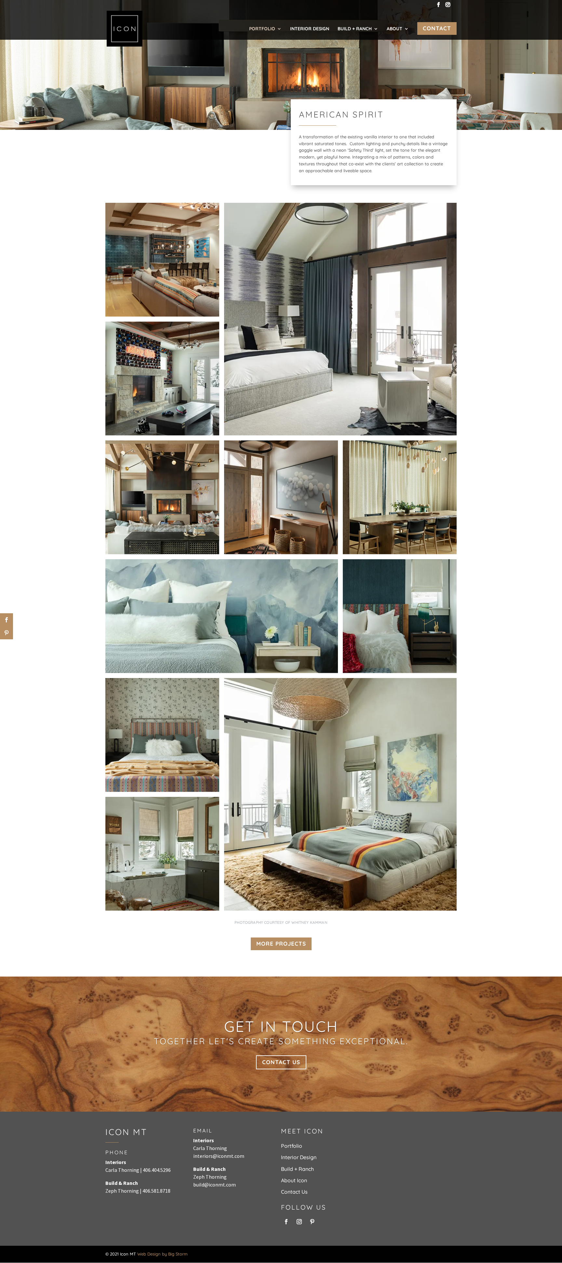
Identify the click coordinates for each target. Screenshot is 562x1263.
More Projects (281, 943)
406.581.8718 (156, 1190)
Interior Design (309, 29)
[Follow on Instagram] (299, 1221)
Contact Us (281, 1062)
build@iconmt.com (214, 1184)
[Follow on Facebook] (286, 1221)
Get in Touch (281, 1026)
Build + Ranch (355, 29)
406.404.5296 (157, 1170)
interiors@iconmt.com (218, 1156)
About (394, 29)
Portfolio (262, 29)
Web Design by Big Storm (162, 1253)
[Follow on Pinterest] (312, 1221)
